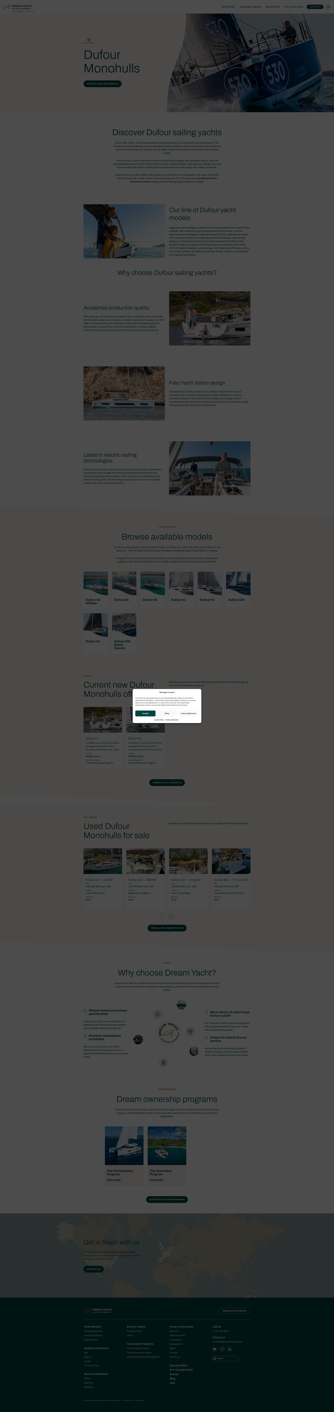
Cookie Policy (159, 719)
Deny (167, 713)
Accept (145, 713)
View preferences (188, 713)
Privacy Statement (171, 719)
